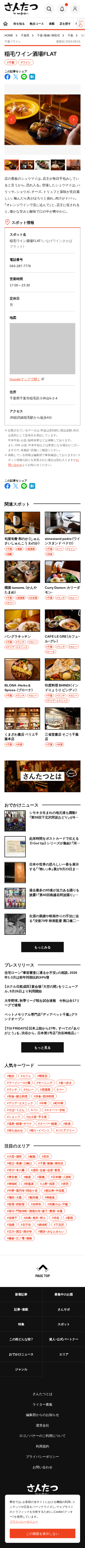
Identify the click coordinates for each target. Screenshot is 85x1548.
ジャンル (21, 1369)
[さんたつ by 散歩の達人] (21, 8)
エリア (63, 1354)
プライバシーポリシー (42, 1456)
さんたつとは (42, 1393)
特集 (21, 1324)
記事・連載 (21, 1309)
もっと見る (42, 1047)
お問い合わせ (42, 1467)
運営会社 (42, 1425)
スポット (64, 1324)
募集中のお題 (64, 1294)
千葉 (70, 35)
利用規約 (42, 1446)
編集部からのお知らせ (42, 1414)
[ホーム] (5, 23)
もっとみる (42, 947)
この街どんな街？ (21, 1339)
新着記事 (21, 1294)
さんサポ (64, 1309)
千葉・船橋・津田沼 (48, 35)
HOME (8, 35)
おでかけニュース (21, 1354)
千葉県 (25, 35)
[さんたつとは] (42, 776)
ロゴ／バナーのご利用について (42, 1435)
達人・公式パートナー (63, 1339)
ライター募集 (42, 1404)
